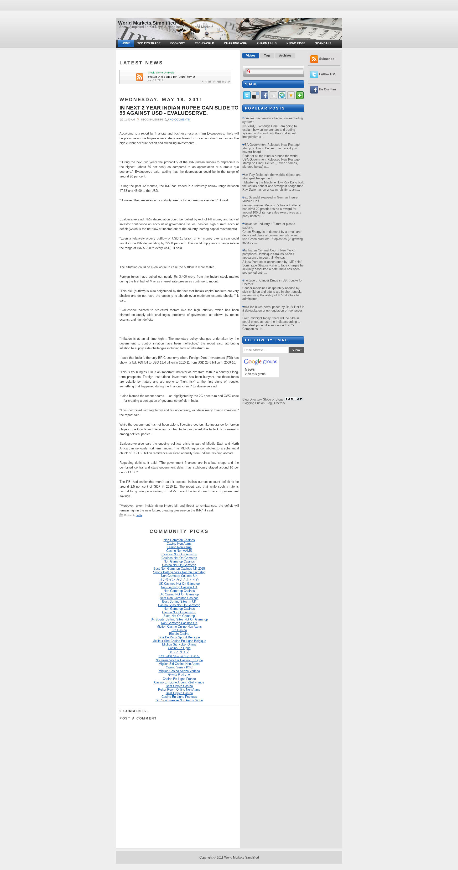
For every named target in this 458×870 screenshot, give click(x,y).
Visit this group (255, 374)
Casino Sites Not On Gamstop (179, 605)
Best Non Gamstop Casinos (179, 598)
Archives (285, 55)
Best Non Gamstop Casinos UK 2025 (179, 568)
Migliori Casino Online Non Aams (179, 626)
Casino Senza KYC (179, 667)
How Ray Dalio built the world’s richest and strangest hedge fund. (271, 176)
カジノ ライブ (179, 652)
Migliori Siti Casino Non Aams (179, 664)
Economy (177, 43)
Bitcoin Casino (179, 634)
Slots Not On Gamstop (179, 616)
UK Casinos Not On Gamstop (179, 583)
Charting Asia (235, 43)
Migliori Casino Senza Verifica (179, 671)
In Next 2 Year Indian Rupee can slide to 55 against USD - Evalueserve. (179, 110)
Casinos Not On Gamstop (179, 554)
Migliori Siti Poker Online (179, 644)
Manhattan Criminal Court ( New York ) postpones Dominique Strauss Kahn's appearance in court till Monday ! (268, 254)
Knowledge (295, 43)
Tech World (204, 43)
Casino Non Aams (179, 543)
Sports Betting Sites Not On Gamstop (179, 572)
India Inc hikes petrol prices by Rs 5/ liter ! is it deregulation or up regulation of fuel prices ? (273, 310)
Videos (250, 55)
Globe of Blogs (273, 399)
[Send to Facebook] (264, 98)
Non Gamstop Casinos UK (179, 576)
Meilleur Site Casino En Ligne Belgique (179, 641)
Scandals (323, 43)
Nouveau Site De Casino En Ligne (179, 660)
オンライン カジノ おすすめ (179, 579)
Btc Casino (179, 630)
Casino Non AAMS (179, 550)
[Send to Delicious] (256, 98)
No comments (180, 119)
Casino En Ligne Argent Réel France (179, 682)
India (139, 515)
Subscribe (326, 59)
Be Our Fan (327, 89)
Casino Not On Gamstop (179, 565)
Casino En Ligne (179, 648)
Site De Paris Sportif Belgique (179, 637)
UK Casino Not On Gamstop (179, 594)
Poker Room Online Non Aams (179, 689)
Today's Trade (149, 43)
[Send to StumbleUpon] (282, 98)
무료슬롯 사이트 (179, 675)
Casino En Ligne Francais (179, 696)
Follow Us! (327, 74)
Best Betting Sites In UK (179, 601)
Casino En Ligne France (179, 679)
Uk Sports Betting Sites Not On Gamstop (179, 619)
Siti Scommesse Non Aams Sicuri (179, 700)
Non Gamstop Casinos (179, 540)
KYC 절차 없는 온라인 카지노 (179, 656)
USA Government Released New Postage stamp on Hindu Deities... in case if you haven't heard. (271, 148)
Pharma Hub (267, 43)
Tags (267, 55)
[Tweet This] (247, 98)
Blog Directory (252, 399)
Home (126, 43)
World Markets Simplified (147, 23)
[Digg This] (273, 98)
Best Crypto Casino (179, 686)
